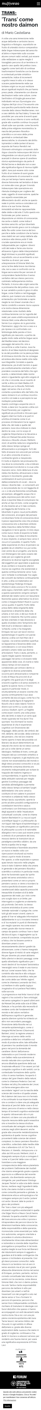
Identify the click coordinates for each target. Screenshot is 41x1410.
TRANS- (9, 12)
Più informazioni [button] (9, 1400)
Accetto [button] (7, 1406)
